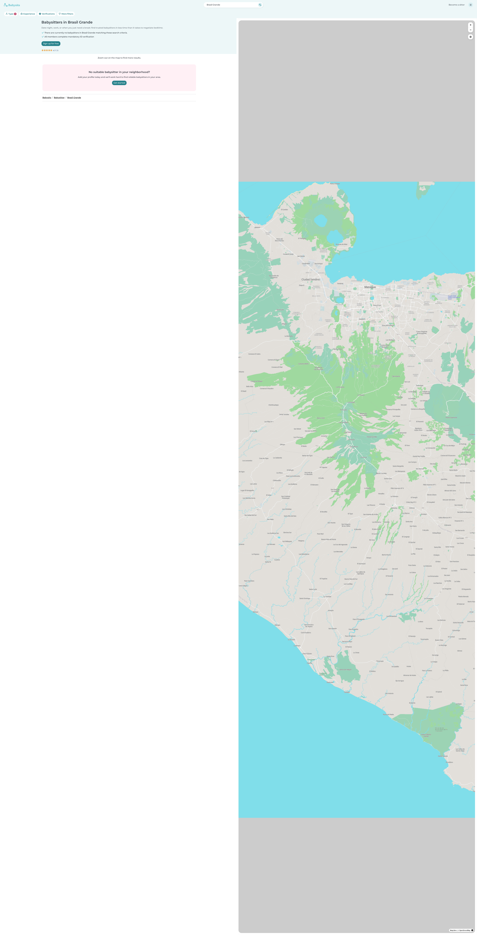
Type (12, 14)
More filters (67, 14)
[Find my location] (470, 36)
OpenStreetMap (464, 930)
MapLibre (453, 930)
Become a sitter (457, 5)
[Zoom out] (470, 29)
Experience (29, 14)
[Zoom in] (470, 24)
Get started (119, 83)
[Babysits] (12, 5)
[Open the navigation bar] (470, 4)
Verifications (48, 14)
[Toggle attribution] (472, 930)
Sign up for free (51, 43)
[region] (356, 476)
